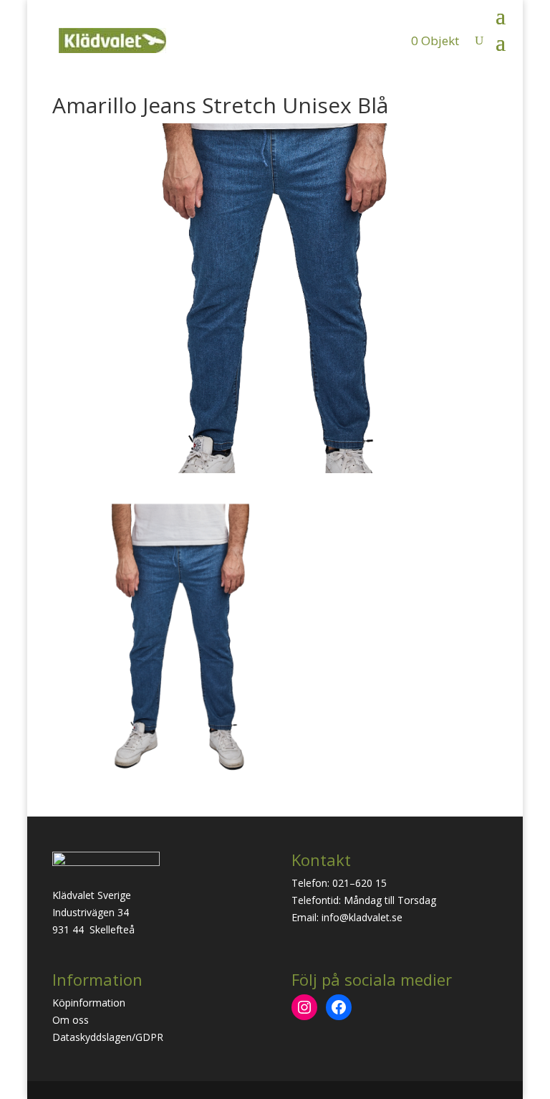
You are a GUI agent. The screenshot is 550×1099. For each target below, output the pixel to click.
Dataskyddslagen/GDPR (107, 1037)
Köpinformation (88, 1002)
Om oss (70, 1020)
